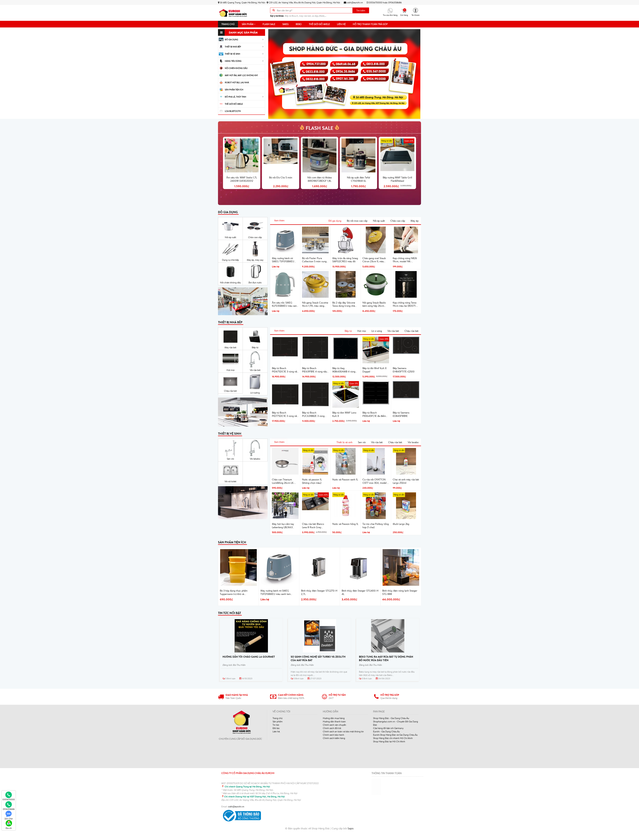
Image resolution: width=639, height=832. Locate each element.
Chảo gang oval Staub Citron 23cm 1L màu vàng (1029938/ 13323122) (374, 260)
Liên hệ (341, 24)
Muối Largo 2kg (401, 523)
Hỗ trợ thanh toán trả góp (370, 24)
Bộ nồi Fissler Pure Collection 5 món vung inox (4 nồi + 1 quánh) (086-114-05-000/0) (314, 260)
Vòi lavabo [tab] (413, 442)
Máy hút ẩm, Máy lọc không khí (241, 75)
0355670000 (375, 2)
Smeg (285, 24)
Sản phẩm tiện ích (234, 89)
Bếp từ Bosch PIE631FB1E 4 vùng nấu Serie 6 (314, 370)
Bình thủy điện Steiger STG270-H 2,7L (319, 592)
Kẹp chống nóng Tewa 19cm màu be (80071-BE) (404, 304)
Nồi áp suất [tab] (379, 220)
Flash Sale (269, 24)
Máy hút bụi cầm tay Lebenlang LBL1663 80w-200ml (283, 525)
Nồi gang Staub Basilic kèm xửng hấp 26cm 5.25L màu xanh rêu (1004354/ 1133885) (374, 304)
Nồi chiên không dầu (236, 68)
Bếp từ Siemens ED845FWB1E (401, 414)
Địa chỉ (9, 828)
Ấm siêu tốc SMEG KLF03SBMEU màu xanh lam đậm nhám (285, 304)
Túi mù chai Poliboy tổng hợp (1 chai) (375, 525)
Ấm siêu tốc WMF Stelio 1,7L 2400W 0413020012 (241, 179)
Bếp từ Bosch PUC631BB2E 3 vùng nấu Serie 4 (313, 414)
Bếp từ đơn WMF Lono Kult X (344, 414)
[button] (416, 11)
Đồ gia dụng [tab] (334, 220)
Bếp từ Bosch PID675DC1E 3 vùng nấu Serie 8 (285, 370)
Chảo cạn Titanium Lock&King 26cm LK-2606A (283, 481)
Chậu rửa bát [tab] (412, 330)
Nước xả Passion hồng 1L (345, 523)
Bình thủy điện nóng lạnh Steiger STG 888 (399, 592)
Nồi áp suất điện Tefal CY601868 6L (358, 179)
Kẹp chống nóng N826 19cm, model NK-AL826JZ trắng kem (405, 260)
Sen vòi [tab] (362, 442)
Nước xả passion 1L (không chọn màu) (312, 481)
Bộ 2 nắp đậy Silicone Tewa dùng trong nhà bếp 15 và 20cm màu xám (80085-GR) (343, 304)
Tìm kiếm (360, 10)
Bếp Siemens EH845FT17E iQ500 (404, 370)
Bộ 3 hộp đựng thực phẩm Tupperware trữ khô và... (233, 592)
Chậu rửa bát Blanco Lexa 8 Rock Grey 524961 (313, 525)
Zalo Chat (8, 818)
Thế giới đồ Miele (319, 24)
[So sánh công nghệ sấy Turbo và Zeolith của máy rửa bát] (319, 635)
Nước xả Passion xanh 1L (345, 479)
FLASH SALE (319, 127)
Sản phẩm (248, 24)
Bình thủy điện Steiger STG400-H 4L (360, 592)
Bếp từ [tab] (348, 330)
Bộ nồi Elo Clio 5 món (280, 177)
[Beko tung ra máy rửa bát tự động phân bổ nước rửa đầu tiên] (387, 635)
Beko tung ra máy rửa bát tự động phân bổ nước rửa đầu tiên (386, 658)
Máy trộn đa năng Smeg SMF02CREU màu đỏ (345, 260)
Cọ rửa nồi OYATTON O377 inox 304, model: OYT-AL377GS (374, 481)
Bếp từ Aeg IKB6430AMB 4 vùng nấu (343, 370)
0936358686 (395, 2)
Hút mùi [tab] (361, 330)
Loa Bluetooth (233, 111)
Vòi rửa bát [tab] (393, 330)
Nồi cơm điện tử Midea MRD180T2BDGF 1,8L (319, 179)
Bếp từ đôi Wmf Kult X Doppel (374, 370)
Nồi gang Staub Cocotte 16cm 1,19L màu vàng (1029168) (315, 304)
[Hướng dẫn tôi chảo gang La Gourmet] (251, 635)
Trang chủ (228, 24)
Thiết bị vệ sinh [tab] (344, 442)
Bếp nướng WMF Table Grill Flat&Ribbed (397, 179)
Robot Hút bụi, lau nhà (237, 82)
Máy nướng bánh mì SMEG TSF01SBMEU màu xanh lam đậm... (275, 592)
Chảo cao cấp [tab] (397, 220)
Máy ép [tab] (415, 220)
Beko (299, 24)
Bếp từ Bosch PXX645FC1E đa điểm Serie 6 (374, 414)
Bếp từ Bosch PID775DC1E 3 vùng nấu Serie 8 (285, 414)
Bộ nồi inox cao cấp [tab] (357, 220)
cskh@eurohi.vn (354, 2)
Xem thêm (279, 220)
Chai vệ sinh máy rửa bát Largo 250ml (406, 481)
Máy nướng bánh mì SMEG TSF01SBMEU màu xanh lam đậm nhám (285, 260)
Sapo (350, 828)
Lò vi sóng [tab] (376, 330)
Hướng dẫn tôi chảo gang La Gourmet (248, 656)
